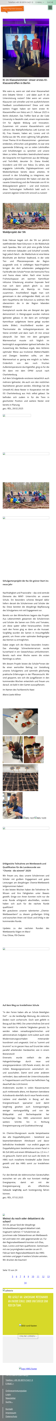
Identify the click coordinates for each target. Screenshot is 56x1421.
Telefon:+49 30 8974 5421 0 (20, 2)
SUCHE (50, 2)
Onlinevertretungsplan (16, 1390)
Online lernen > (28, 1336)
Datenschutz (11, 1416)
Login (8, 1394)
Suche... (9, 1401)
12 (43, 1276)
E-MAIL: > (40, 2)
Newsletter (11, 1398)
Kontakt (9, 1409)
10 (33, 1276)
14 (25, 1282)
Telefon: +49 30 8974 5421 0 (19, 1380)
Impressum (11, 1412)
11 (38, 1276)
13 (48, 1276)
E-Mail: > (10, 1383)
